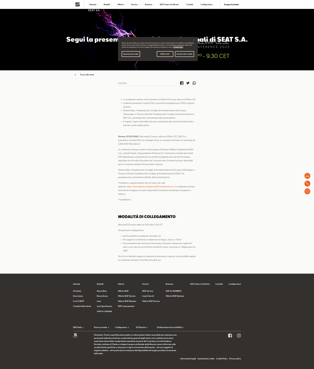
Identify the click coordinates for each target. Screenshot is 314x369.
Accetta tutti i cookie (184, 54)
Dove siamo (78, 296)
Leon (99, 301)
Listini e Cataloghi (104, 311)
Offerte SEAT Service (127, 296)
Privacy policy (235, 359)
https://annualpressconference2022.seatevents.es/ (150, 186)
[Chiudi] (194, 40)
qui (159, 236)
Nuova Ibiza (102, 291)
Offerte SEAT (123, 291)
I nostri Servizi (148, 296)
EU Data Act (141, 327)
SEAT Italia (77, 327)
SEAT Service (147, 291)
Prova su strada (100, 327)
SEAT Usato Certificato (169, 4)
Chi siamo (77, 291)
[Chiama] (307, 184)
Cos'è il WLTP (78, 301)
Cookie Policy (222, 359)
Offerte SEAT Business (127, 301)
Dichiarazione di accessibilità (167, 327)
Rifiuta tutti (165, 54)
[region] (158, 49)
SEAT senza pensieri (126, 306)
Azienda (92, 4)
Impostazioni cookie (130, 54)
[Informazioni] (307, 191)
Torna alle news (87, 74)
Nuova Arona (102, 296)
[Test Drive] (307, 176)
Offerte (120, 4)
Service (134, 4)
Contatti (189, 4)
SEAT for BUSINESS (173, 291)
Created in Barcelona (82, 306)
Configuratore (207, 4)
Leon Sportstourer (104, 306)
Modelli (107, 4)
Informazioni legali (188, 359)
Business (148, 4)
